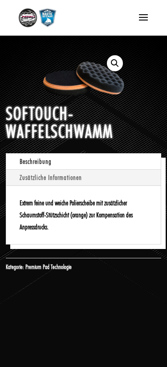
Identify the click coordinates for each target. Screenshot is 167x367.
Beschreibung (36, 161)
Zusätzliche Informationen (51, 177)
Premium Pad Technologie (48, 266)
